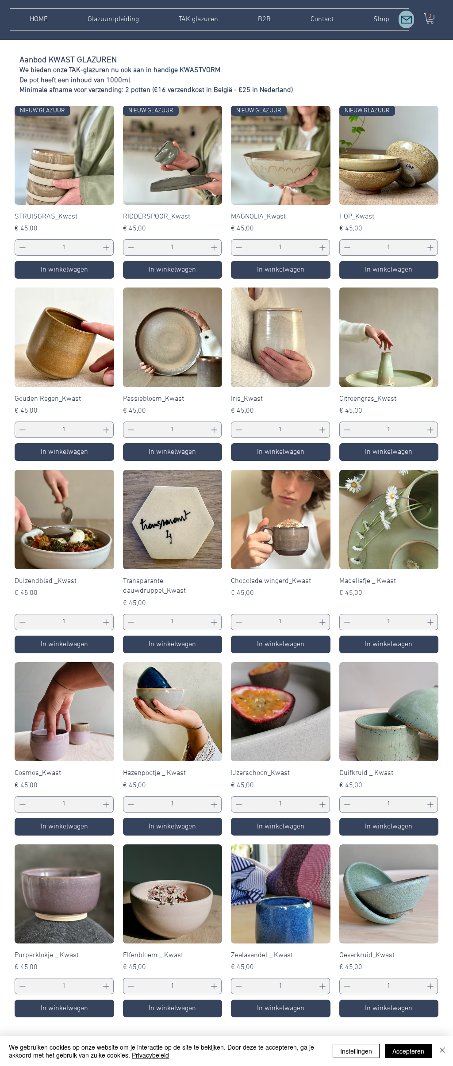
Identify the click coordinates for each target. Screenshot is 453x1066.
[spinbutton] (64, 247)
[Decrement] (21, 247)
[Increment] (106, 247)
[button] (406, 19)
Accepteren (408, 1051)
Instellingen (356, 1051)
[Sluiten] (442, 1051)
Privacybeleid (150, 1055)
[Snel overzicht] (64, 337)
